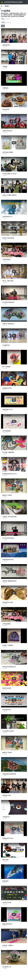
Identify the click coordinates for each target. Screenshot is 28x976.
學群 (3, 19)
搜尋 (3, 26)
